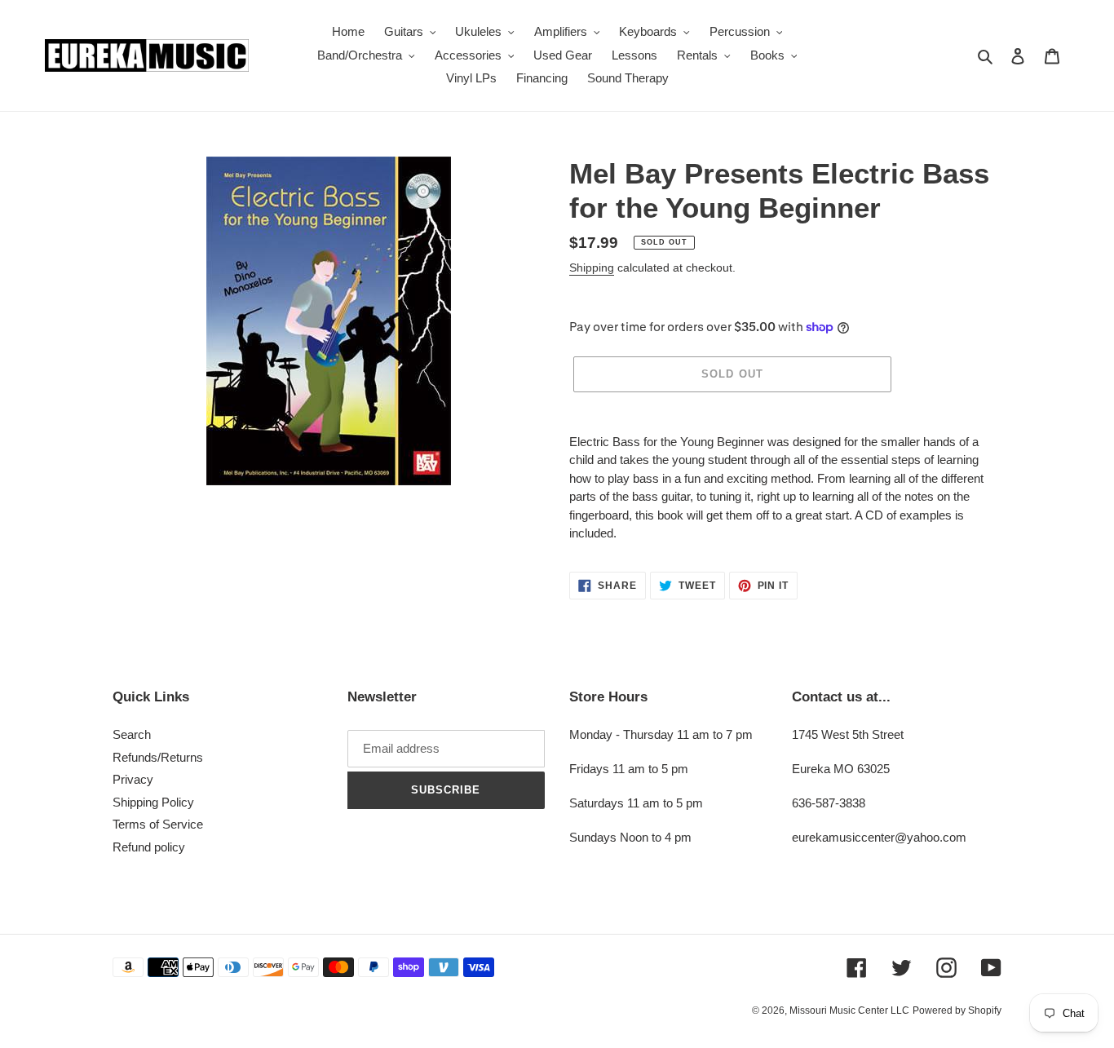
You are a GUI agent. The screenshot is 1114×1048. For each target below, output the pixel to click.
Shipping (591, 267)
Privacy (133, 779)
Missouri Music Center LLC (849, 1010)
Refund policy (149, 847)
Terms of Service (158, 824)
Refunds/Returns (158, 757)
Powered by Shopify (957, 1010)
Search (132, 734)
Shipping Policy (153, 802)
